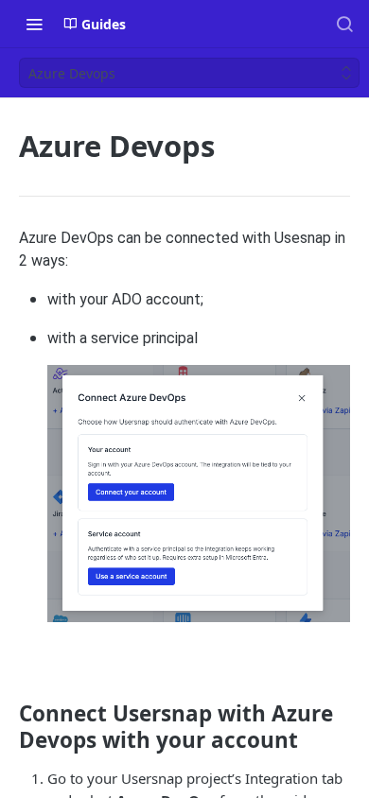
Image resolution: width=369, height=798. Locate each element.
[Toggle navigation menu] (34, 24)
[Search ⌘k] (344, 24)
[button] (198, 492)
